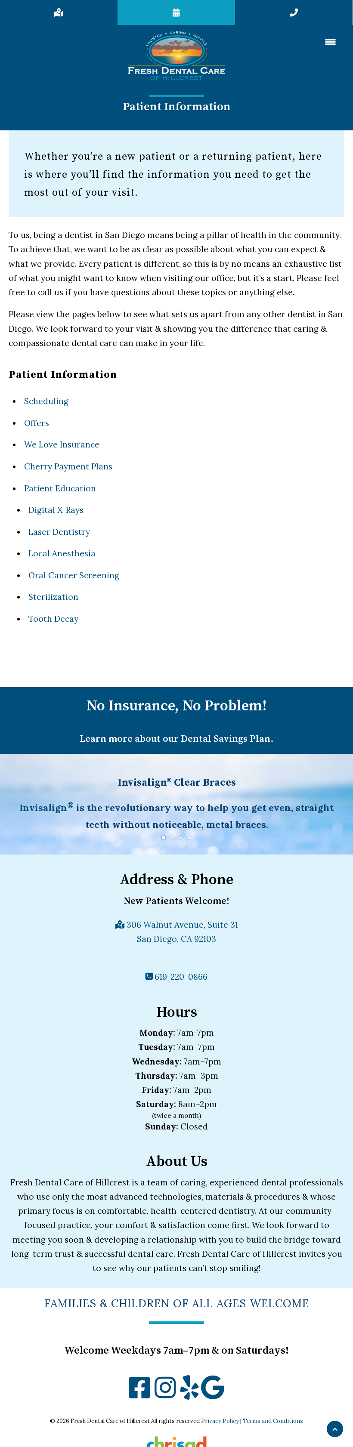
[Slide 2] (172, 837)
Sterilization (53, 597)
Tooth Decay (53, 619)
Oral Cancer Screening (73, 575)
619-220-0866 (179, 977)
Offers (36, 423)
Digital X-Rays (56, 510)
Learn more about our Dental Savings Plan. (177, 739)
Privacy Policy (220, 1421)
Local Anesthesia (62, 553)
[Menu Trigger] (330, 41)
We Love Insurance (61, 444)
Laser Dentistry (59, 532)
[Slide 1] (163, 837)
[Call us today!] (294, 12)
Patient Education (60, 488)
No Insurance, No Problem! (177, 706)
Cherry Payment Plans (68, 466)
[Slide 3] (180, 837)
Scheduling (46, 401)
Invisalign (46, 808)
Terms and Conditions (273, 1421)
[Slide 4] (189, 837)
